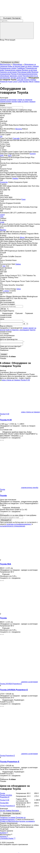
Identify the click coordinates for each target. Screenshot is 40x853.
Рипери (14, 74)
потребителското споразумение (12, 526)
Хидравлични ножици (13, 70)
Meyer (31, 81)
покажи (4, 354)
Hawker (33, 80)
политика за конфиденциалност (18, 524)
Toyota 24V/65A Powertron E (14, 690)
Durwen (27, 80)
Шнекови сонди (16, 76)
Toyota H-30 (6, 420)
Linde (20, 81)
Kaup (10, 81)
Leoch (15, 81)
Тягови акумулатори (19, 78)
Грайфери (21, 68)
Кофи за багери (14, 66)
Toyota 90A (5, 564)
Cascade (20, 80)
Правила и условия (7, 817)
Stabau (37, 81)
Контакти (15, 810)
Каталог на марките (27, 821)
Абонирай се (6, 520)
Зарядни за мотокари (8, 72)
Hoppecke (4, 81)
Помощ (8, 810)
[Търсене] (17, 30)
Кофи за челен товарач (29, 66)
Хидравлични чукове (8, 68)
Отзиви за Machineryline (9, 821)
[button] (20, 51)
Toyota (3, 495)
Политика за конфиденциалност (12, 818)
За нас (2, 810)
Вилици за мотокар (29, 70)
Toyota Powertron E (9, 761)
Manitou (26, 81)
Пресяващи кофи (24, 72)
